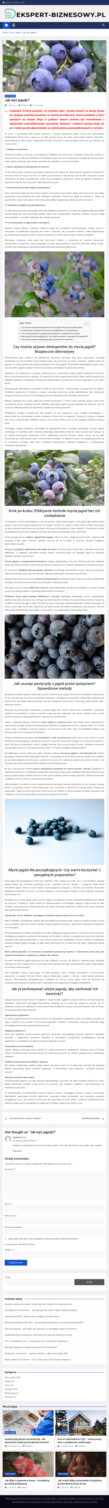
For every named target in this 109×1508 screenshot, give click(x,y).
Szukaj (7, 1277)
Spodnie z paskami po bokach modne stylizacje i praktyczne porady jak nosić (38, 1304)
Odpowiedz (17, 1151)
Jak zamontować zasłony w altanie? (25, 1118)
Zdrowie (8, 1397)
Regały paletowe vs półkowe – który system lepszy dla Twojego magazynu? (38, 1359)
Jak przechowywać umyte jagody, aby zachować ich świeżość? (47, 339)
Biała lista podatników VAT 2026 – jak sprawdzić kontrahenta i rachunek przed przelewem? (44, 1322)
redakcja (24, 105)
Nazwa (8, 1204)
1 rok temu (11, 1487)
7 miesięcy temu (67, 1446)
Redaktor (29, 1446)
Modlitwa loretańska (91, 1118)
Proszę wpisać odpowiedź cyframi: (20, 1244)
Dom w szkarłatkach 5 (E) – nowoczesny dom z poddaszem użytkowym (36, 1341)
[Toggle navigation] (13, 25)
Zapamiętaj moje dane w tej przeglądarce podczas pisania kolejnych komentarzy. (43, 1239)
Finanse (8, 1381)
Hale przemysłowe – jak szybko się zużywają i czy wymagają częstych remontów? (41, 1329)
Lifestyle (8, 1389)
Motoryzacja (10, 1393)
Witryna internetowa (13, 1227)
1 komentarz (37, 105)
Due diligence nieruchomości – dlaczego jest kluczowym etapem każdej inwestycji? (41, 1310)
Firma (7, 1385)
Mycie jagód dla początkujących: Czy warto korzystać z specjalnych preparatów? (55, 336)
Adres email (10, 1215)
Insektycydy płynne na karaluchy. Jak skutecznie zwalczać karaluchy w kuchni (38, 1335)
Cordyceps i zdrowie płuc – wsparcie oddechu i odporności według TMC (36, 1353)
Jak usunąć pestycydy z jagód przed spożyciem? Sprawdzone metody (51, 333)
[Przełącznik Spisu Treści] (85, 323)
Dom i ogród (10, 96)
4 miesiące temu (14, 1446)
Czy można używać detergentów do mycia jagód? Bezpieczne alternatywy (52, 327)
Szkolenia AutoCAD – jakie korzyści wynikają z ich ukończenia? (32, 1316)
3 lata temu (12, 105)
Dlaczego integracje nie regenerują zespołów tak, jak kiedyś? (31, 1347)
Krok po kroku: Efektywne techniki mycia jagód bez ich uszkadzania (49, 330)
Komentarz (10, 1169)
